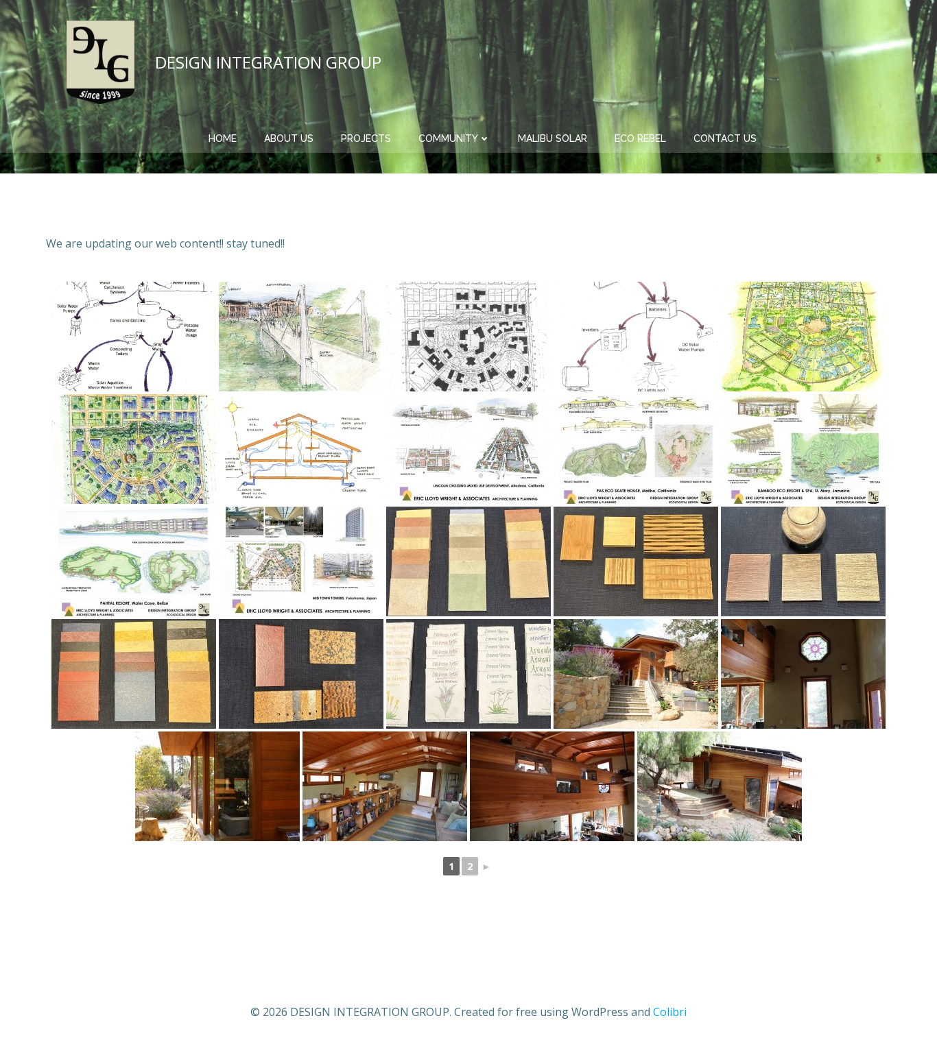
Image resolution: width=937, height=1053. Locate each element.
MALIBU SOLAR (552, 138)
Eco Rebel (640, 138)
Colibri (670, 1011)
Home (223, 138)
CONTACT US (725, 138)
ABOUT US (288, 138)
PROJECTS (366, 138)
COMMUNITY (448, 138)
